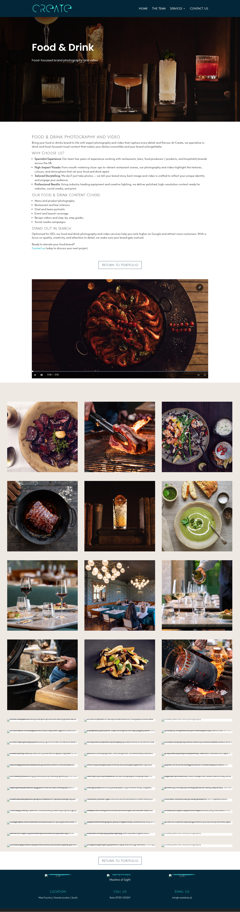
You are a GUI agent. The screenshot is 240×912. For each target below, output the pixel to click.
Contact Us (199, 8)
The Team (159, 8)
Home (143, 8)
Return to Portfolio (120, 265)
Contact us (38, 248)
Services (176, 8)
